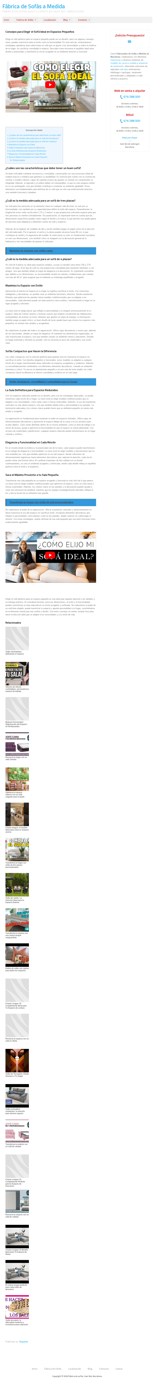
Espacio (24, 1341)
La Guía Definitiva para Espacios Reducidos (26, 151)
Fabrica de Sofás (24, 20)
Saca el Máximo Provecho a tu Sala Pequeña (27, 157)
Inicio (6, 20)
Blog (65, 20)
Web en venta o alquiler (129, 90)
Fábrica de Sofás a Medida (33, 6)
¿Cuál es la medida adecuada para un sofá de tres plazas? (33, 138)
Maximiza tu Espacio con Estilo (21, 145)
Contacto (82, 20)
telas (126, 69)
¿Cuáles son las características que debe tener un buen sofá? (34, 135)
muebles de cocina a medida (123, 63)
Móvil (130, 114)
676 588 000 (131, 96)
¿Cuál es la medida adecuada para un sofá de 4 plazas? (32, 141)
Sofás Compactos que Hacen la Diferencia (26, 148)
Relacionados (17, 160)
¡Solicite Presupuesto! (130, 35)
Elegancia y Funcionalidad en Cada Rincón (26, 154)
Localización (50, 20)
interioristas (115, 60)
